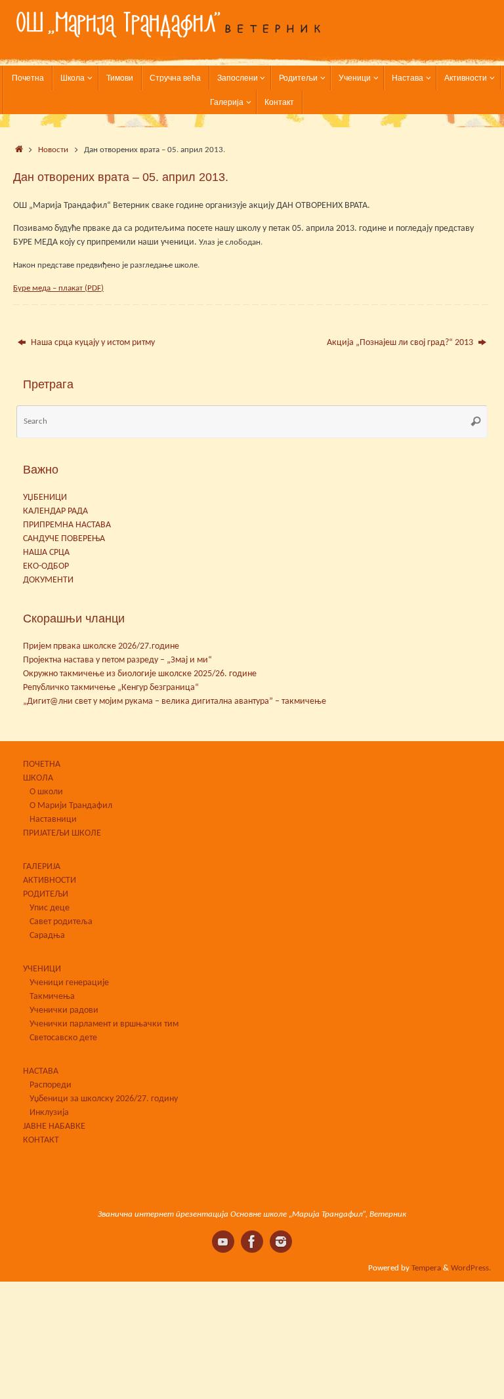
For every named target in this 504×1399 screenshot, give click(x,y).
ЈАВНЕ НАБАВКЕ (54, 1126)
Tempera (426, 1268)
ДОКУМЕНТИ (48, 580)
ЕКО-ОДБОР (46, 566)
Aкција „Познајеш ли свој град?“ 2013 (401, 343)
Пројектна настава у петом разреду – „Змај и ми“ (117, 660)
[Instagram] (281, 1241)
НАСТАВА (40, 1071)
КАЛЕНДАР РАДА (55, 511)
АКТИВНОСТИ (49, 880)
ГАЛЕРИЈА (41, 867)
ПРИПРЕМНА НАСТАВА (67, 525)
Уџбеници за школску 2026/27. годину (104, 1099)
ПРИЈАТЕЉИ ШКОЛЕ (62, 833)
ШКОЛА (38, 778)
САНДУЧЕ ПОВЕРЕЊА (64, 539)
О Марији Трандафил (71, 806)
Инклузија (49, 1113)
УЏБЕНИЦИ (45, 497)
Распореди (51, 1085)
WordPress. (471, 1268)
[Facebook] (252, 1241)
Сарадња (47, 936)
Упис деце (50, 908)
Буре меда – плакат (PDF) (58, 288)
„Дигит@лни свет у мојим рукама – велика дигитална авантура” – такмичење (174, 701)
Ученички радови (64, 1010)
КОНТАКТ (41, 1140)
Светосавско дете (63, 1038)
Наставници (53, 819)
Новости (53, 150)
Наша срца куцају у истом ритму (92, 343)
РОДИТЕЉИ (45, 894)
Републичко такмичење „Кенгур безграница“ (111, 688)
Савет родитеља (61, 922)
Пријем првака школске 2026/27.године (101, 646)
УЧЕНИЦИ (42, 969)
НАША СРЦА (46, 553)
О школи (46, 792)
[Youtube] (223, 1241)
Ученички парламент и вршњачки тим (104, 1024)
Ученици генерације (69, 983)
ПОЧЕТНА (41, 764)
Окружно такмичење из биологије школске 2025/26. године (140, 674)
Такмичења (52, 997)
